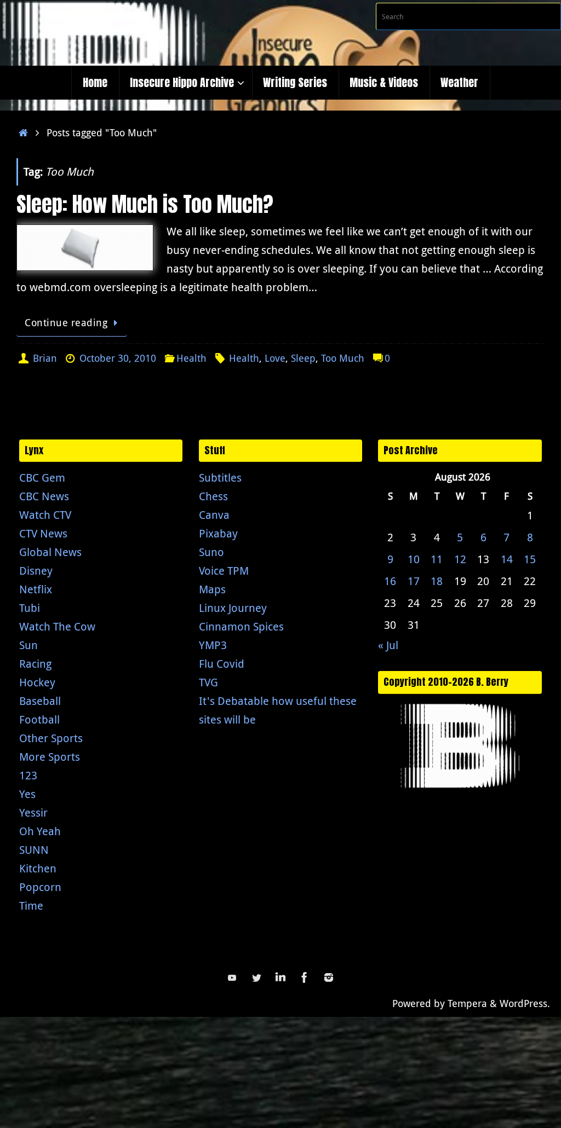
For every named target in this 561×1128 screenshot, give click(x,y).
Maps (212, 589)
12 (460, 559)
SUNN (34, 849)
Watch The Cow (57, 626)
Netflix (35, 589)
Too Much (342, 358)
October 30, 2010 (117, 358)
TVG (208, 682)
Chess (213, 496)
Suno (211, 552)
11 (437, 559)
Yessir (33, 812)
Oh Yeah (40, 831)
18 (437, 581)
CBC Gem (42, 477)
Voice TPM (224, 570)
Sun (28, 645)
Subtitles (220, 477)
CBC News (44, 496)
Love (275, 358)
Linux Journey (233, 607)
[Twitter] (256, 977)
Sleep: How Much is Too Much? (144, 204)
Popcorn (40, 887)
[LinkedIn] (280, 977)
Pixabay (218, 533)
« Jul (388, 645)
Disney (36, 570)
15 (530, 559)
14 (507, 559)
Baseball (40, 700)
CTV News (43, 533)
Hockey (37, 682)
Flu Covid (221, 663)
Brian (45, 358)
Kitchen (37, 868)
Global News (50, 552)
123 (28, 775)
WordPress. (525, 1003)
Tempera (467, 1003)
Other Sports (51, 738)
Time (31, 905)
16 (390, 581)
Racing (35, 663)
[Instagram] (328, 977)
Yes (27, 793)
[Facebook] (304, 977)
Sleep (303, 358)
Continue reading (66, 322)
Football (39, 719)
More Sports (49, 756)
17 (414, 581)
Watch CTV (45, 514)
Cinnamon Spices (241, 626)
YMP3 (213, 645)
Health (191, 358)
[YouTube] (232, 977)
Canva (214, 514)
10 (414, 559)
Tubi (29, 607)
